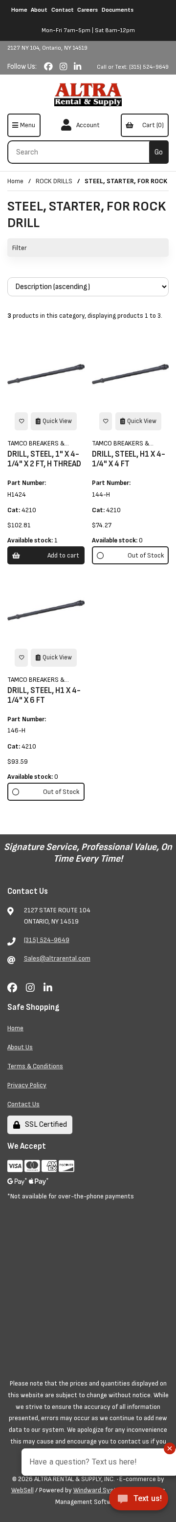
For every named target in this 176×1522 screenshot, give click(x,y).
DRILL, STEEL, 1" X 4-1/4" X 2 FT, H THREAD (44, 459)
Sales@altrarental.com (57, 958)
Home (19, 10)
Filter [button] (19, 248)
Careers (87, 10)
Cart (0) (151, 125)
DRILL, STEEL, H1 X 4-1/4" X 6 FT (44, 695)
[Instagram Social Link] (64, 67)
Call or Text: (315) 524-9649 (133, 67)
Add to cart (63, 555)
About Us (20, 1047)
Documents (117, 10)
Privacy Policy (26, 1085)
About (39, 10)
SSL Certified (44, 1124)
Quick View (57, 421)
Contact (62, 10)
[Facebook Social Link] (49, 67)
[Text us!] (138, 1501)
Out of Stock (146, 555)
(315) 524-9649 (46, 940)
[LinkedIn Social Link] (77, 67)
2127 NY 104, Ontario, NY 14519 (47, 48)
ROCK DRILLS (54, 181)
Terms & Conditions (35, 1066)
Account (86, 125)
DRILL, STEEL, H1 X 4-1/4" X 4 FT (128, 459)
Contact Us (23, 1104)
